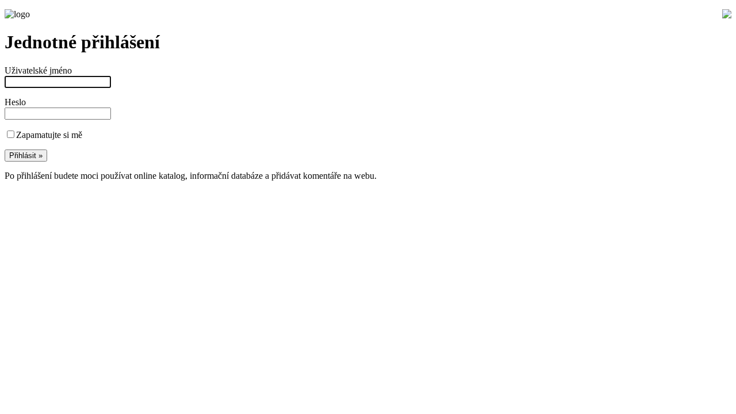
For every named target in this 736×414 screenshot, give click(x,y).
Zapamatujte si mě (49, 135)
